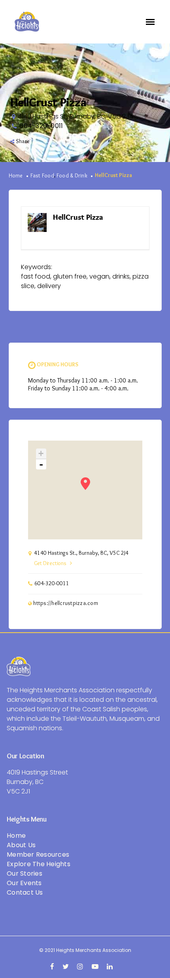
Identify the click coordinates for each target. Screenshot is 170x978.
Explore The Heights (38, 864)
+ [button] (40, 453)
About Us (21, 845)
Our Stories (24, 873)
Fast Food (42, 175)
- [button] (41, 464)
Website (131, 217)
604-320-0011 (41, 125)
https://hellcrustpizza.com (65, 603)
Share (23, 141)
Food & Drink (72, 175)
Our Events (24, 883)
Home (16, 175)
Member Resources (38, 854)
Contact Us (25, 892)
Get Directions (50, 563)
